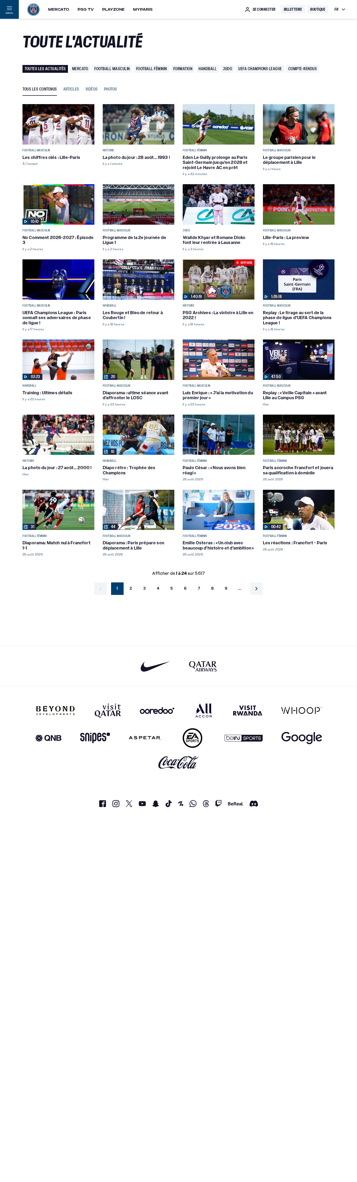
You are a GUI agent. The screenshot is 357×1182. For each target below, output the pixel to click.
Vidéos (91, 89)
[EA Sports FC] (192, 738)
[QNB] (48, 738)
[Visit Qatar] (108, 710)
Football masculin (112, 69)
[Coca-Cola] (178, 762)
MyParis (143, 9)
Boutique (317, 9)
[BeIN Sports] (243, 738)
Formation (183, 69)
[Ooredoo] (157, 710)
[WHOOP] (301, 710)
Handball (208, 69)
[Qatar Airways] (203, 666)
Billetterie (293, 9)
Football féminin (151, 69)
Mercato (58, 9)
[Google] (301, 738)
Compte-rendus (302, 69)
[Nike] (155, 666)
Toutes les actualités (45, 69)
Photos (110, 89)
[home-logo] (33, 9)
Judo (227, 69)
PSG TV (86, 9)
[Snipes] (95, 738)
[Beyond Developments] (55, 710)
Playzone (113, 9)
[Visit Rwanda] (247, 710)
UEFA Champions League (260, 69)
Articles (71, 89)
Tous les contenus (39, 89)
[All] (203, 710)
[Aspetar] (144, 738)
